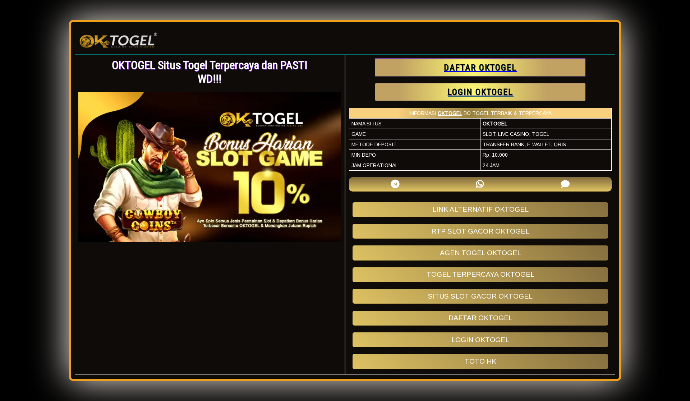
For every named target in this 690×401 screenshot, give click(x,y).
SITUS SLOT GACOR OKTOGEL (480, 296)
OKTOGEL (450, 113)
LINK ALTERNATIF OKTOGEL (480, 209)
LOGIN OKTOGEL (480, 340)
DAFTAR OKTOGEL (480, 318)
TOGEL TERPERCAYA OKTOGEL (480, 274)
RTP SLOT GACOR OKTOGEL (480, 231)
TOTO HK (480, 361)
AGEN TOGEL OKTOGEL (480, 253)
